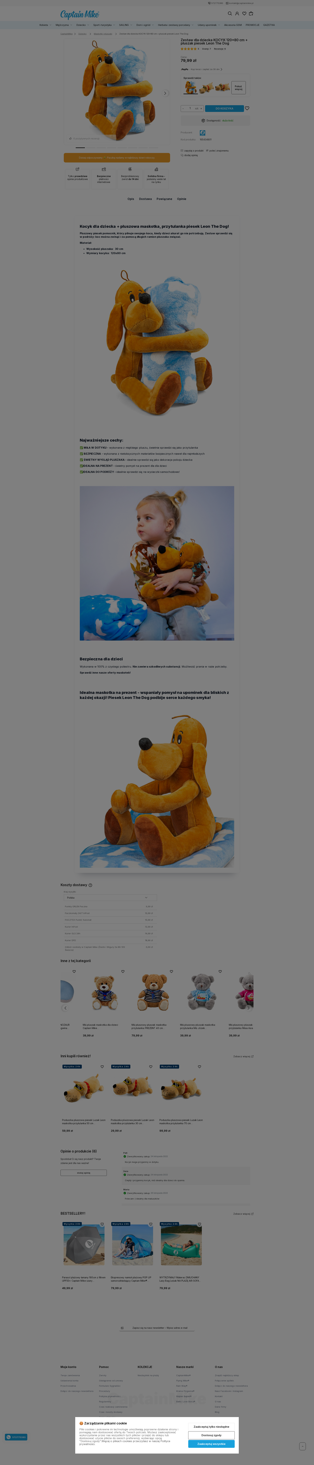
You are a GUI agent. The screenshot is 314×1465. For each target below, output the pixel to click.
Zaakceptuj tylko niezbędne (211, 1426)
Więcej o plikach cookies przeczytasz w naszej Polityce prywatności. (124, 1442)
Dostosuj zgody (211, 1435)
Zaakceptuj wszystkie (211, 1444)
